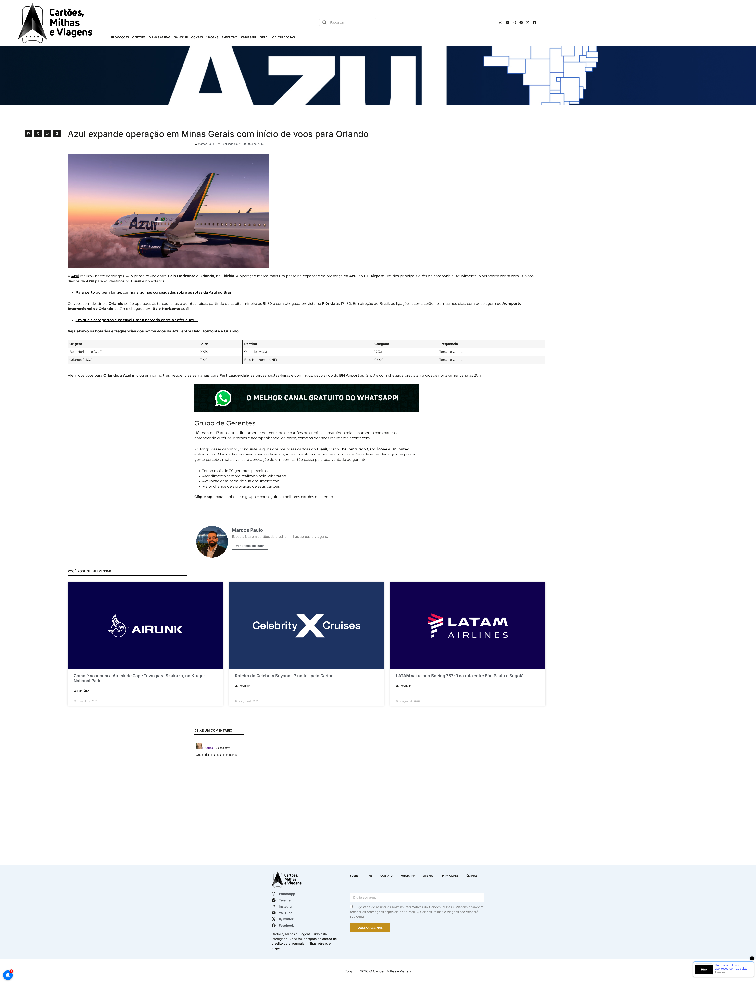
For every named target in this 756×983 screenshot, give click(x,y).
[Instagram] (514, 22)
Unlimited (400, 449)
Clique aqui (204, 497)
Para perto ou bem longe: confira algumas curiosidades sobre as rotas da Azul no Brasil (154, 292)
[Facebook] (534, 22)
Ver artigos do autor (250, 546)
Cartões (138, 37)
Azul (75, 276)
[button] (28, 133)
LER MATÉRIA (81, 690)
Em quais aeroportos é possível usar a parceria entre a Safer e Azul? (137, 320)
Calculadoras (283, 37)
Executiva (229, 37)
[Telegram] (507, 22)
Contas (197, 37)
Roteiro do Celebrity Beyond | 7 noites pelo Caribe (284, 675)
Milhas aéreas (159, 37)
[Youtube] (521, 22)
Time (369, 875)
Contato (386, 875)
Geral (264, 37)
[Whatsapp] (501, 22)
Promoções (120, 37)
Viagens (212, 37)
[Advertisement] (639, 157)
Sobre (354, 875)
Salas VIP (181, 37)
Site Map (428, 875)
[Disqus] (306, 790)
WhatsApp (249, 37)
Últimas (471, 875)
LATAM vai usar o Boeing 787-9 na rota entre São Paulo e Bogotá (459, 675)
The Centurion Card (357, 449)
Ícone (382, 449)
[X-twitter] (527, 22)
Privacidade (450, 875)
